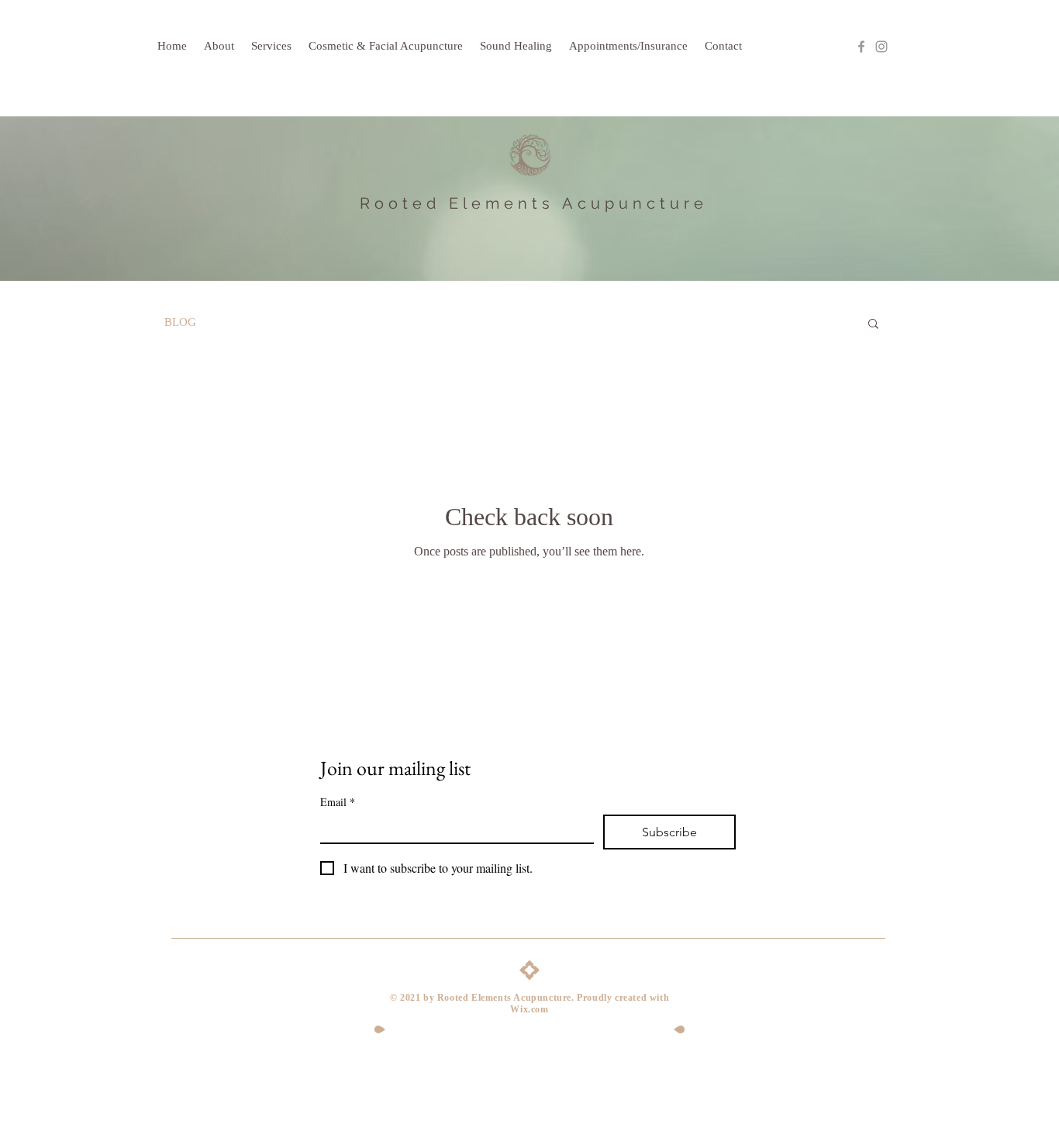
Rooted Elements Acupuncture (534, 203)
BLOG (180, 322)
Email (337, 801)
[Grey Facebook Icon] (861, 46)
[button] (873, 325)
